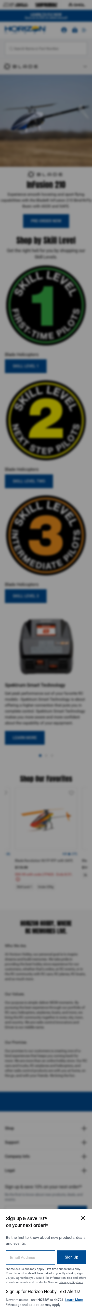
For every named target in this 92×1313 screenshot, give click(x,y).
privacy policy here (71, 1282)
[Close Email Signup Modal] (83, 1218)
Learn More (74, 1300)
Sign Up (71, 1257)
